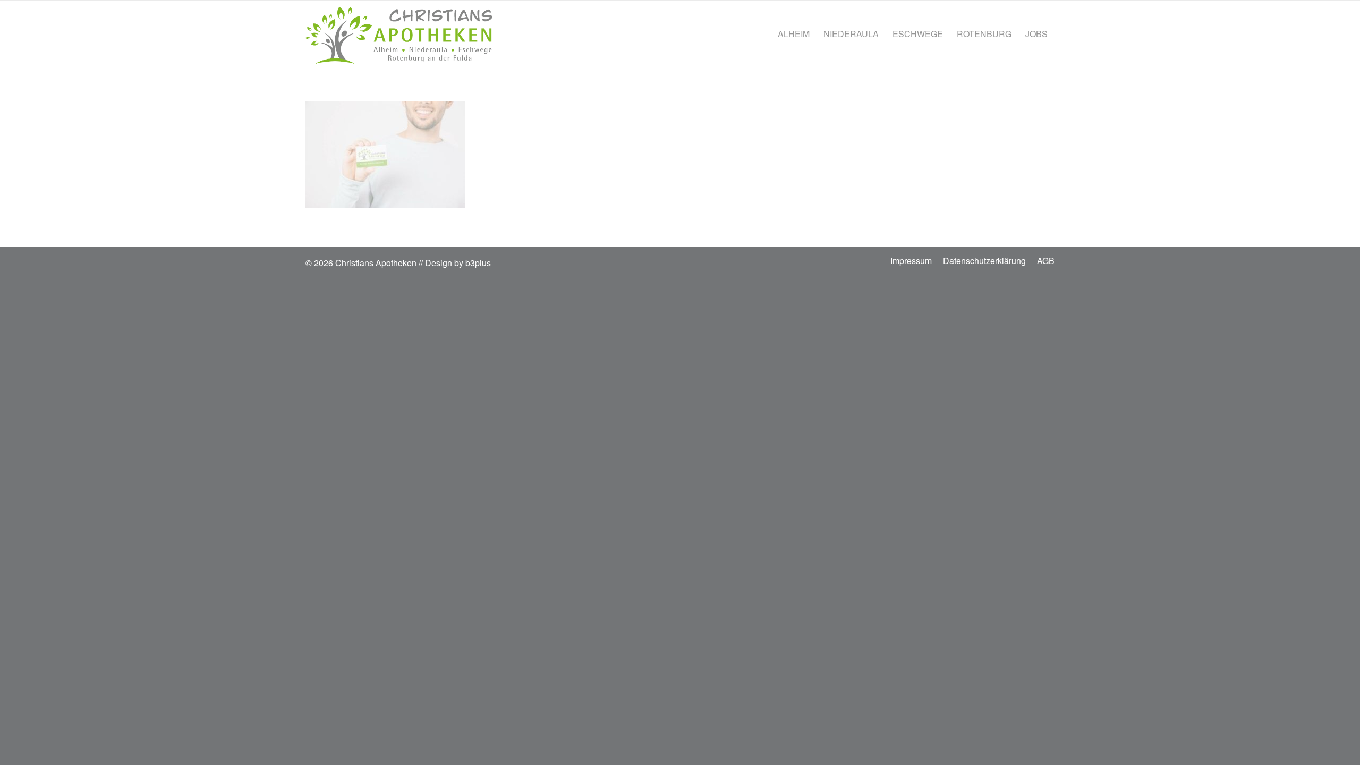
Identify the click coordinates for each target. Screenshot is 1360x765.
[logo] (398, 34)
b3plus (478, 263)
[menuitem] (794, 34)
